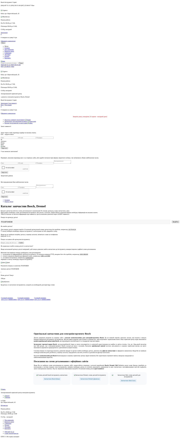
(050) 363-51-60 (16, 65)
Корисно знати (9, 51)
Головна (7, 48)
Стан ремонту (12, 103)
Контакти (7, 58)
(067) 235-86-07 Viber (7, 66)
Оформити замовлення (8, 41)
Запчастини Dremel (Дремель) (89, 379)
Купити (6, 281)
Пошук (21, 63)
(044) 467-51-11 (5, 65)
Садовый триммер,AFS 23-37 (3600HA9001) (9, 298)
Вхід (2, 105)
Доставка (7, 54)
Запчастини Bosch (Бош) (52, 379)
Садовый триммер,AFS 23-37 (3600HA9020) (26, 298)
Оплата (6, 56)
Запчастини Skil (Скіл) (128, 380)
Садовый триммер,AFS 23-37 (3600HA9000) (42, 298)
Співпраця (7, 53)
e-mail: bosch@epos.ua (11, 433)
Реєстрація (8, 105)
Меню (3, 43)
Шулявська (4, 405)
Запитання (4, 32)
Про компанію (9, 49)
